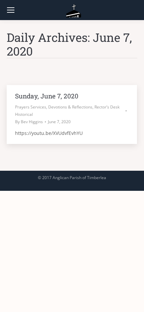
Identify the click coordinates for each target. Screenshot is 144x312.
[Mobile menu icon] (11, 10)
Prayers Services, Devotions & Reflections (53, 107)
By (29, 122)
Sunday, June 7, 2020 (46, 96)
